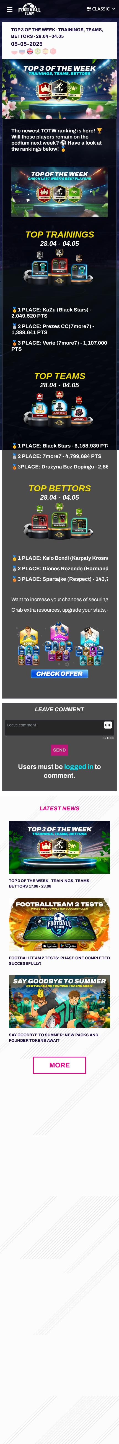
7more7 (80, 326)
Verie (49, 343)
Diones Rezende (63, 568)
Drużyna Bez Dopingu (68, 467)
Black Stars (73, 310)
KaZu (49, 310)
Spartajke (55, 579)
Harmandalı (100, 568)
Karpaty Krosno (91, 558)
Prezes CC (56, 326)
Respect (79, 579)
